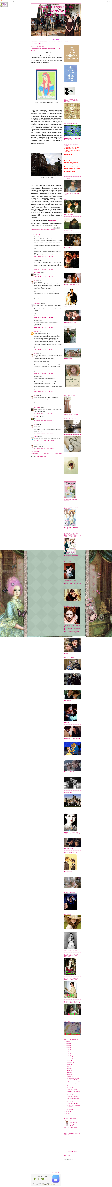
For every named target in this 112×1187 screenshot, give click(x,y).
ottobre (69, 1060)
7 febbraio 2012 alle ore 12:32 (43, 276)
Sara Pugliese (37, 272)
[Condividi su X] (56, 228)
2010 (67, 1113)
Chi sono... (59, 41)
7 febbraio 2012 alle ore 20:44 (43, 327)
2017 (67, 1045)
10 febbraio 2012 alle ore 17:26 (44, 413)
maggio (69, 1070)
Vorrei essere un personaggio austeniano (56, 11)
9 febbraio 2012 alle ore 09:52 (43, 391)
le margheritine (37, 303)
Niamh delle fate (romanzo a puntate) (51, 229)
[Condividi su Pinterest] (59, 228)
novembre (69, 1058)
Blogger (75, 1151)
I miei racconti (52, 41)
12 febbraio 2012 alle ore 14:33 (44, 448)
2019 (67, 1041)
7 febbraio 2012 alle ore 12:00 (43, 269)
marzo (68, 1074)
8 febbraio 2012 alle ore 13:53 (43, 373)
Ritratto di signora (43, 41)
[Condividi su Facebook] (58, 228)
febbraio (69, 1076)
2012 (67, 1055)
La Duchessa (37, 416)
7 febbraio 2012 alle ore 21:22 (43, 349)
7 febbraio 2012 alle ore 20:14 (43, 317)
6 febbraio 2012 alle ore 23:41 (43, 256)
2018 (67, 1043)
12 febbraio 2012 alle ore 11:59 (44, 440)
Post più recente (34, 453)
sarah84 (36, 436)
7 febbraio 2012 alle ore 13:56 (43, 300)
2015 (67, 1049)
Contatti (66, 41)
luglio (68, 1066)
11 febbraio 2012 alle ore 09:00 (44, 433)
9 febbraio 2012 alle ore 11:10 (43, 404)
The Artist (69, 1085)
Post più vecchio (58, 453)
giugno (68, 1068)
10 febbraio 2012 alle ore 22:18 (44, 420)
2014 (67, 1051)
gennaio (69, 1109)
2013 (67, 1053)
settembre (69, 1062)
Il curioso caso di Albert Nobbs (73, 1083)
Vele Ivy (54, 220)
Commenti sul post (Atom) (41, 456)
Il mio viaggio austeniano (37, 43)
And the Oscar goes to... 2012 (73, 1081)
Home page (34, 41)
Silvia (50, 220)
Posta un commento (35, 451)
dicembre (69, 1056)
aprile (68, 1072)
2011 (67, 1111)
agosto (68, 1064)
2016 (67, 1047)
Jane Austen (42, 1179)
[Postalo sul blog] (55, 228)
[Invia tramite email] (53, 228)
